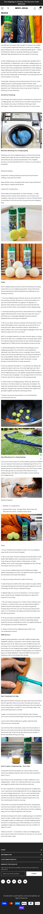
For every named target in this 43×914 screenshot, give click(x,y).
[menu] (2, 8)
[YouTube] (25, 881)
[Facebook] (3, 881)
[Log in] (35, 8)
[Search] (8, 8)
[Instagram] (9, 881)
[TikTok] (20, 881)
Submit (34, 873)
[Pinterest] (14, 881)
